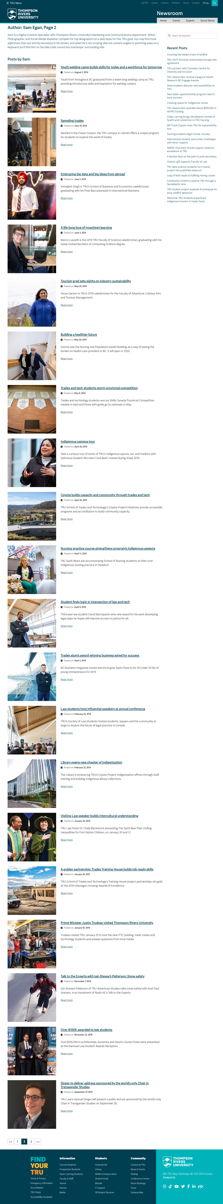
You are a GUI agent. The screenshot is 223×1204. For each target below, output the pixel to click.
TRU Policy (35, 1192)
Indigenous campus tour (78, 441)
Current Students (68, 1165)
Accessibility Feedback (41, 1197)
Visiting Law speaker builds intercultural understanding (99, 816)
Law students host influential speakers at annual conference (103, 709)
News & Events (138, 1169)
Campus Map (137, 1192)
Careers (165, 3)
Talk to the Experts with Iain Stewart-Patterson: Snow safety (102, 976)
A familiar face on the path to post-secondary (192, 156)
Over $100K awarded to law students (86, 1030)
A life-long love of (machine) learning (86, 227)
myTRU (144, 3)
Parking (134, 1174)
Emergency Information (41, 1183)
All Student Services (104, 1192)
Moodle (98, 1183)
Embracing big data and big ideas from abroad (93, 174)
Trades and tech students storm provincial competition (99, 388)
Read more (67, 91)
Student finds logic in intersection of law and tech (95, 602)
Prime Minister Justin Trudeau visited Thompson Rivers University (107, 923)
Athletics (176, 3)
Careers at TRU (138, 1165)
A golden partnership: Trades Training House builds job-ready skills (107, 869)
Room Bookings (138, 1183)
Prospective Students (70, 1169)
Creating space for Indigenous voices (187, 103)
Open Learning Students (71, 1174)
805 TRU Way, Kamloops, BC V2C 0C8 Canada (187, 1173)
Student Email (101, 1178)
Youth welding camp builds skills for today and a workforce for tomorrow (111, 67)
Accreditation (36, 1188)
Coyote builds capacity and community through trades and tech (105, 495)
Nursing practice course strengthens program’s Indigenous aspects (108, 548)
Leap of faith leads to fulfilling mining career (191, 175)
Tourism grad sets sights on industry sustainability (96, 281)
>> (38, 1142)
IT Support (100, 1188)
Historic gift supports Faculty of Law (187, 161)
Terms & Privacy (38, 1178)
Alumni (63, 1183)
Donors (63, 1188)
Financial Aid (101, 1165)
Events (176, 20)
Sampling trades (72, 121)
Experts (190, 20)
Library (154, 3)
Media (62, 1192)
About (186, 3)
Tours (133, 1188)
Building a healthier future (79, 334)
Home (163, 20)
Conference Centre (140, 1178)
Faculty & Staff (66, 1178)
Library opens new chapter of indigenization (91, 762)
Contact (196, 3)
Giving (206, 3)
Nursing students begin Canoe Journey (188, 134)
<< (10, 1142)
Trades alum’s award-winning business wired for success (100, 655)
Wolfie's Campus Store (106, 1174)
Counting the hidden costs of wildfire (187, 54)
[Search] (169, 35)
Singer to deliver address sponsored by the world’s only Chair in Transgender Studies (105, 1085)
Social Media (208, 20)
